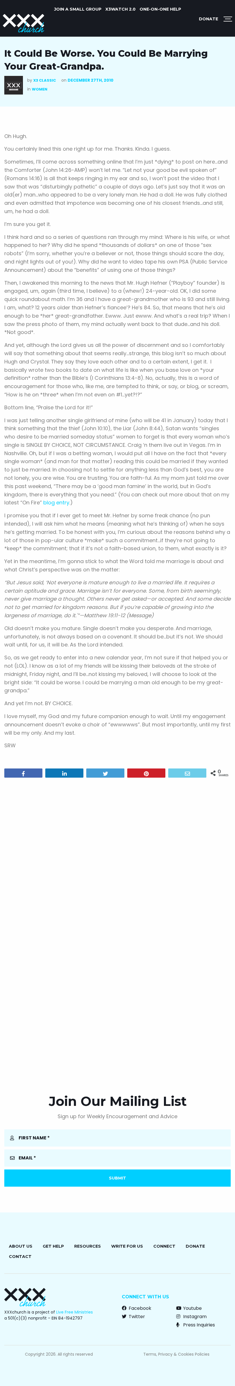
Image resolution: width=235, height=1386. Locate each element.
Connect (164, 1246)
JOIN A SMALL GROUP (77, 9)
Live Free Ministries (74, 1312)
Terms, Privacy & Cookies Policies (176, 1354)
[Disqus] (117, 855)
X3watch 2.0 (120, 9)
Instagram (194, 1316)
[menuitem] (78, 9)
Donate (208, 18)
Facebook (139, 1308)
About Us (20, 1246)
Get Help (53, 1246)
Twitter (136, 1316)
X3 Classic (44, 80)
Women (39, 89)
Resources (87, 1246)
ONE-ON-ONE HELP (160, 9)
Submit (117, 1178)
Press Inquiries (198, 1324)
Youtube (192, 1308)
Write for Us (127, 1246)
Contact (20, 1256)
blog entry (56, 502)
